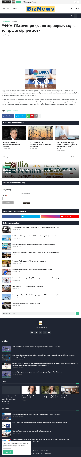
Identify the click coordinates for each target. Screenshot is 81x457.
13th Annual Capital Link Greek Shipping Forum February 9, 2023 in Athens (36, 414)
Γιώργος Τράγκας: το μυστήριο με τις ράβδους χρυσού (12, 144)
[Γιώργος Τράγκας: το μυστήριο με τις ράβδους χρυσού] (14, 133)
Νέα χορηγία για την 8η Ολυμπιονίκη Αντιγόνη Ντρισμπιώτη (32, 269)
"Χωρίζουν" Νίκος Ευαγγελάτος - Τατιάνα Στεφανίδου (29, 261)
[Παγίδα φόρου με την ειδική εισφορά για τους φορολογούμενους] (6, 246)
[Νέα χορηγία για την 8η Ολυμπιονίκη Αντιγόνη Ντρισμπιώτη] (6, 272)
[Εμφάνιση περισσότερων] (39, 116)
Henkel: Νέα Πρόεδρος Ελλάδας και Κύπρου (29, 397)
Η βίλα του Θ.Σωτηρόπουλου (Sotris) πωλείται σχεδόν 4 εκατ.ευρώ (34, 236)
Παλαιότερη (74, 157)
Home (3, 8)
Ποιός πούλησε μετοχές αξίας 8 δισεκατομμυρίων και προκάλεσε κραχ (35, 278)
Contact (14, 8)
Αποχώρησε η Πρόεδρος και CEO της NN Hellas (49, 397)
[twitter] (76, 9)
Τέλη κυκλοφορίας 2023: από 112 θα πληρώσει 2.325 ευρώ (31, 431)
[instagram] (50, 216)
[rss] (78, 9)
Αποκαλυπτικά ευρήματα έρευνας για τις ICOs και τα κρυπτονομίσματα (35, 227)
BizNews (46, 450)
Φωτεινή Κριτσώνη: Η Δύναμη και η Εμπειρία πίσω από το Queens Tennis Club (9, 398)
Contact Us (47, 453)
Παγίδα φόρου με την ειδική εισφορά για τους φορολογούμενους (33, 244)
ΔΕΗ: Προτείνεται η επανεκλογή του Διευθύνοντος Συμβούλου (40, 144)
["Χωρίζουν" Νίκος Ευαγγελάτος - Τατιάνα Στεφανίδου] (6, 263)
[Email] (36, 116)
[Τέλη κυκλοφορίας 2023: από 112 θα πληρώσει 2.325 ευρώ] (6, 433)
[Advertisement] (40, 52)
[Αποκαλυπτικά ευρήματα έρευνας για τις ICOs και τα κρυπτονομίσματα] (6, 229)
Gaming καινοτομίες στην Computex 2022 (26, 303)
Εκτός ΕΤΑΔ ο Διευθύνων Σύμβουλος (69, 397)
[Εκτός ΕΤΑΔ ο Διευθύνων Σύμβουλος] (70, 390)
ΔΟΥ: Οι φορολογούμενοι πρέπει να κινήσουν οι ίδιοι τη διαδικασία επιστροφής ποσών (67, 145)
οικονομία (15, 110)
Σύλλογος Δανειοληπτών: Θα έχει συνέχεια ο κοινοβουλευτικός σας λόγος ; (37, 346)
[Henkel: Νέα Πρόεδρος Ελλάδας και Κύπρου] (31, 390)
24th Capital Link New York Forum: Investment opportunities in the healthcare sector (39, 422)
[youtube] (49, 332)
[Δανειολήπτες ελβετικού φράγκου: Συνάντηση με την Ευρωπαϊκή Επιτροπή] (6, 374)
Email (4, 196)
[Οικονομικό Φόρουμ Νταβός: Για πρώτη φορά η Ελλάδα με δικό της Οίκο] (6, 297)
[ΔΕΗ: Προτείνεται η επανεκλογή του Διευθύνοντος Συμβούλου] (40, 133)
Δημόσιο (14, 21)
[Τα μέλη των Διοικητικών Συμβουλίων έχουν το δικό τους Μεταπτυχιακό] (6, 255)
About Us (39, 453)
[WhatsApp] (28, 116)
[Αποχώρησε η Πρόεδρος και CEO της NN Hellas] (50, 390)
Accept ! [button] (8, 452)
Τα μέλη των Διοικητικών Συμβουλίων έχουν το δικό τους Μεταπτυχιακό (35, 252)
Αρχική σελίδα (6, 21)
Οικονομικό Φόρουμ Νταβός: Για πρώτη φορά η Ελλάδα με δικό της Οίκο (36, 295)
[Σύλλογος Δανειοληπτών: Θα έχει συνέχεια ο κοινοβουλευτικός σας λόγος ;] (6, 349)
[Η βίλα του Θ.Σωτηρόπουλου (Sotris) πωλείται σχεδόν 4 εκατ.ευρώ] (6, 238)
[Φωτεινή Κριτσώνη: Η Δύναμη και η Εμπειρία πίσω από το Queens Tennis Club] (11, 390)
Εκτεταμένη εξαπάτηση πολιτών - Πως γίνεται (27, 286)
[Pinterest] (32, 116)
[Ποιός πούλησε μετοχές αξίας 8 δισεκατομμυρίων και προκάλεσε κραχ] (6, 280)
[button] (75, 2)
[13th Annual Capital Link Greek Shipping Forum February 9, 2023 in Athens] (6, 416)
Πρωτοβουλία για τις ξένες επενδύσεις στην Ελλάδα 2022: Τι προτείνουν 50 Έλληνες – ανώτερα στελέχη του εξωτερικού (43, 356)
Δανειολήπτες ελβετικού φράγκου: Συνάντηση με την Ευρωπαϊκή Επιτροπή (37, 372)
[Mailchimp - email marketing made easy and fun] (26, 203)
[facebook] (71, 9)
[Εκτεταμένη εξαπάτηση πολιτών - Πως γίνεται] (6, 288)
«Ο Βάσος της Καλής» (29, 2)
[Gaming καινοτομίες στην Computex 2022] (6, 305)
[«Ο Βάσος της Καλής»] (13, 1)
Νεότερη (5, 157)
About (8, 8)
